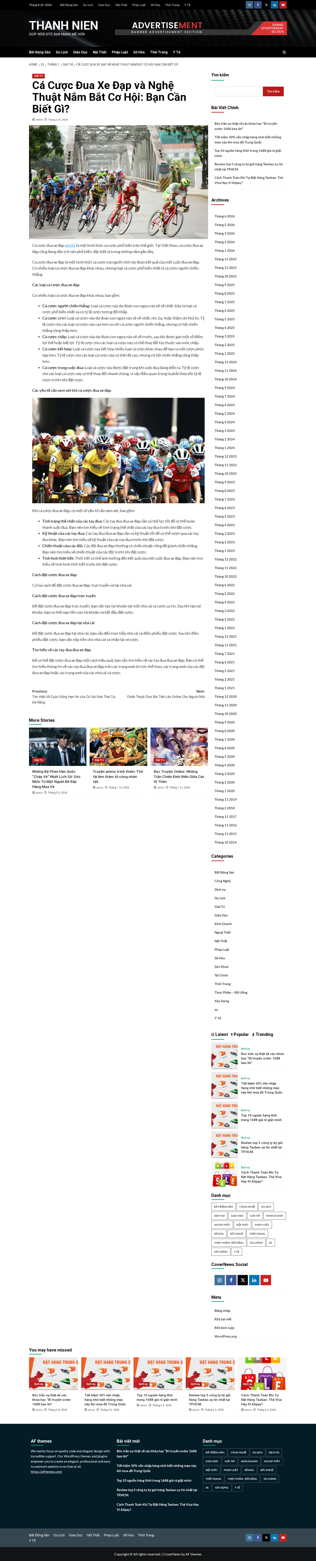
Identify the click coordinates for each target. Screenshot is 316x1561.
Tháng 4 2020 (225, 765)
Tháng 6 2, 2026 (266, 1409)
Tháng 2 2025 (225, 345)
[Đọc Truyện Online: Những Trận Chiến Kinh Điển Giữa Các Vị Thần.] (179, 747)
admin (39, 119)
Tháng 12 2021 (226, 636)
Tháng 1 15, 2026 (119, 787)
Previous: (74, 696)
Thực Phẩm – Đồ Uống (231, 992)
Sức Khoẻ (222, 967)
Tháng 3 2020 (225, 774)
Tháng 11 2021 (226, 645)
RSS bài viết (223, 1319)
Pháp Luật (139, 5)
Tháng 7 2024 (225, 396)
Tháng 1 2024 (225, 448)
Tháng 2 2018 (225, 808)
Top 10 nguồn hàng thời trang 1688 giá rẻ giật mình (248, 153)
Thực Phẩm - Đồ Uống (229, 1242)
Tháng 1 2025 (225, 353)
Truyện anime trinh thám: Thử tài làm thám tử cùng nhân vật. (118, 776)
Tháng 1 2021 (225, 688)
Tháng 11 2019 (226, 799)
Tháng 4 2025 (225, 328)
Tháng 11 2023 (226, 465)
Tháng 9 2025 (225, 285)
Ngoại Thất (223, 932)
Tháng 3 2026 (225, 233)
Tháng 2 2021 (225, 679)
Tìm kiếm (220, 75)
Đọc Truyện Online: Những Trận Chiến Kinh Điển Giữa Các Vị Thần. (179, 776)
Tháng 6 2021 (225, 662)
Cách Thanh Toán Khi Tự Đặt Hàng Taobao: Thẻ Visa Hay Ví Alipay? (249, 180)
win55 (70, 245)
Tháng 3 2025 (225, 336)
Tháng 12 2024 (226, 362)
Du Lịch (88, 5)
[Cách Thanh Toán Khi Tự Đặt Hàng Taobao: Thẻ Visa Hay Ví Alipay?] (224, 1174)
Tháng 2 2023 (225, 542)
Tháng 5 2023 (225, 516)
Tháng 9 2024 (225, 388)
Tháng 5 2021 (225, 671)
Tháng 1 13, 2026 (179, 787)
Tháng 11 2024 (226, 370)
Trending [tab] (264, 1034)
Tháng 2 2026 (225, 242)
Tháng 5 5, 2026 (57, 792)
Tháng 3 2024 (225, 430)
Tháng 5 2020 (225, 756)
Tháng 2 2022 (225, 619)
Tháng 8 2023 (225, 491)
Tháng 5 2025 (225, 319)
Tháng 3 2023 (225, 533)
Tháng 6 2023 (225, 508)
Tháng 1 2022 (225, 628)
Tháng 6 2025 (225, 310)
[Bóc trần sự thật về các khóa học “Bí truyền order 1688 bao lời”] (224, 1055)
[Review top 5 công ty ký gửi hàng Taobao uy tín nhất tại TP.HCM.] (224, 1144)
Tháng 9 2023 (225, 482)
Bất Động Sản (69, 5)
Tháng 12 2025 (226, 259)
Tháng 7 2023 (225, 499)
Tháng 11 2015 (226, 834)
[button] (284, 52)
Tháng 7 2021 (225, 653)
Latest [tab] (221, 1034)
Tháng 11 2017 (226, 816)
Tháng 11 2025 (226, 268)
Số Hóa (155, 5)
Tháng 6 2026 (225, 216)
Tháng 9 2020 (225, 722)
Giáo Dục (104, 5)
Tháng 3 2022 (225, 611)
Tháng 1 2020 (225, 791)
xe (216, 1009)
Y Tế (187, 5)
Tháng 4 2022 (225, 602)
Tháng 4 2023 (225, 525)
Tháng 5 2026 (225, 225)
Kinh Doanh (223, 924)
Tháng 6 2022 (225, 585)
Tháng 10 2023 (226, 473)
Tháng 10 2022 (226, 576)
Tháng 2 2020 (225, 782)
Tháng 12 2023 (226, 456)
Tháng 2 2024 (225, 439)
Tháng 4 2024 (225, 422)
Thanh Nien (63, 25)
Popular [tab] (241, 1034)
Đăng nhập (222, 1310)
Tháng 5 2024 (225, 413)
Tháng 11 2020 (226, 705)
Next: (166, 694)
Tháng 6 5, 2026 (162, 1405)
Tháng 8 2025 (225, 293)
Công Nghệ (223, 881)
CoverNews (172, 1554)
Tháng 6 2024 (225, 405)
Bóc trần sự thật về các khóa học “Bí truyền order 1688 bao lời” (246, 126)
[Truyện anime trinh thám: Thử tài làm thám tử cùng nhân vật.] (118, 747)
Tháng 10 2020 (226, 714)
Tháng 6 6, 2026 (109, 1409)
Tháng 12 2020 (226, 696)
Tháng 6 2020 (225, 748)
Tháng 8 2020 (225, 731)
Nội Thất (121, 5)
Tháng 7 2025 (225, 302)
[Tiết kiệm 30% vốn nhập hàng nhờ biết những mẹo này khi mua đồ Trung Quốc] (224, 1085)
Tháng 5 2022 (225, 593)
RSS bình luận (225, 1328)
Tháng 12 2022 (226, 559)
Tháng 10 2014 (226, 842)
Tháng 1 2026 (225, 250)
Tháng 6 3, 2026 (214, 1409)
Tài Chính (221, 975)
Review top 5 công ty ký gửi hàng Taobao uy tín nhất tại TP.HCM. (249, 166)
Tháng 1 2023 (225, 551)
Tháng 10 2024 (226, 379)
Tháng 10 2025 (226, 276)
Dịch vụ (220, 889)
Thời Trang (172, 5)
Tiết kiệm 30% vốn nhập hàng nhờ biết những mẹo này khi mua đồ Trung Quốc (248, 139)
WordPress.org (226, 1336)
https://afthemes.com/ (46, 1472)
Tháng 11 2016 (226, 825)
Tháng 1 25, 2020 (58, 119)
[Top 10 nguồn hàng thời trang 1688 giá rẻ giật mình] (224, 1114)
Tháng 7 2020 (225, 739)
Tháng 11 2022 (226, 568)
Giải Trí (38, 75)
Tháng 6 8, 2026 (57, 1409)
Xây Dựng (222, 1001)
